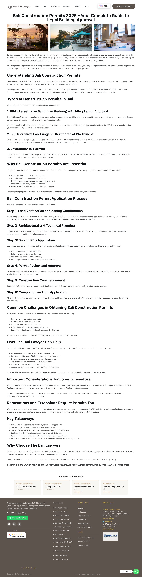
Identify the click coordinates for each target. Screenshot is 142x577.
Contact (78, 6)
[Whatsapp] (136, 571)
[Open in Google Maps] (28, 552)
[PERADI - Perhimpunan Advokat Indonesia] (110, 536)
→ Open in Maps (108, 518)
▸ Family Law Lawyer (60, 560)
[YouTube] (19, 524)
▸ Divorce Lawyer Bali (61, 551)
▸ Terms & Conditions (86, 538)
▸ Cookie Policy (83, 545)
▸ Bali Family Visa (59, 512)
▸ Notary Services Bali (61, 531)
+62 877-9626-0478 (124, 6)
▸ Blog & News (83, 523)
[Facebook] (9, 524)
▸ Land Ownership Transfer (63, 542)
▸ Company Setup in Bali (62, 523)
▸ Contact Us (82, 520)
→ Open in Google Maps (28, 568)
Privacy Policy (96, 574)
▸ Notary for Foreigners (61, 546)
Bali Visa (54, 6)
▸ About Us (82, 512)
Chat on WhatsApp (19, 518)
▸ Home (81, 508)
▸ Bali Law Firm (58, 534)
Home (37, 6)
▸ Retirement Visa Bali (61, 519)
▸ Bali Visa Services (60, 508)
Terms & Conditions (81, 574)
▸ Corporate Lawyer (60, 555)
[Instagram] (14, 524)
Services (66, 6)
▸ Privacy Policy (84, 541)
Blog (86, 6)
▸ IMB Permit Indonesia (61, 538)
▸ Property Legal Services (62, 527)
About (45, 6)
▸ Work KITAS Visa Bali (61, 515)
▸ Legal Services (84, 516)
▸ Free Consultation (85, 527)
